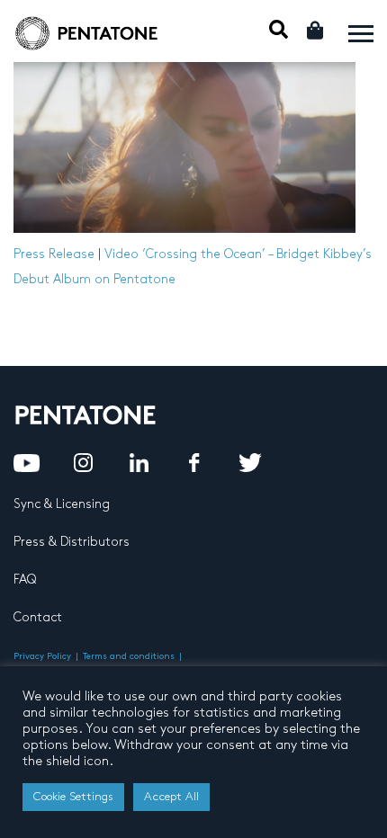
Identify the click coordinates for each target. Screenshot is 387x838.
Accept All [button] (171, 796)
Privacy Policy (42, 656)
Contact (38, 617)
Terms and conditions (129, 656)
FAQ (25, 579)
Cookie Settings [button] (73, 796)
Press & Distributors (72, 542)
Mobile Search (278, 29)
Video (121, 254)
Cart (316, 30)
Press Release (54, 254)
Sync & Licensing (62, 504)
